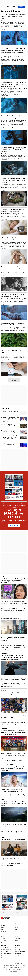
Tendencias (4, 653)
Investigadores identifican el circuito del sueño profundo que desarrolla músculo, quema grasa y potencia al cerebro (13, 51)
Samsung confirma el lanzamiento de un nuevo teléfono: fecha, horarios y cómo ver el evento (13, 754)
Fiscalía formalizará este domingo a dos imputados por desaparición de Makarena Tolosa (13, 580)
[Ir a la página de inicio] (11, 6)
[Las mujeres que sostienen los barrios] (14, 848)
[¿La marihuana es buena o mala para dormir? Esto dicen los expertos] (14, 340)
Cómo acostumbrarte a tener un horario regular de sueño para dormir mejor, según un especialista (13, 84)
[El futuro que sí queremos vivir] (14, 627)
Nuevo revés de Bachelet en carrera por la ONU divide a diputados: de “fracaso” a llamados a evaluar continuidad (11, 419)
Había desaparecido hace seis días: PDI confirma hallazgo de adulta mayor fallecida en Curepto (11, 444)
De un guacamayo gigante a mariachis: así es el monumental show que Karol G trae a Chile (13, 768)
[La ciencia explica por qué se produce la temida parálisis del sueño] (14, 312)
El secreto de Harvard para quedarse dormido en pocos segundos (12, 210)
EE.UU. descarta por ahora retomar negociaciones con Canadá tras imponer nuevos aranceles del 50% (13, 826)
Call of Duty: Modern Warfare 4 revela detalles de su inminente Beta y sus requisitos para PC (13, 759)
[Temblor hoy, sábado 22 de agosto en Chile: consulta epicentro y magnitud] (23, 413)
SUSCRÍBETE (14, 525)
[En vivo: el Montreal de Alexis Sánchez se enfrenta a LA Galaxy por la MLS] (23, 426)
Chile (2, 576)
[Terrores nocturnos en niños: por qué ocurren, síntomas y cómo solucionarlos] (14, 284)
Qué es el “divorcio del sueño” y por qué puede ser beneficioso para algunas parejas (13, 16)
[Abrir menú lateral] (2, 6)
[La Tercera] (7, 910)
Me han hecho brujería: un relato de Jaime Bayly (13, 795)
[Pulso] (21, 910)
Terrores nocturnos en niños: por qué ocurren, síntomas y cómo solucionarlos (13, 268)
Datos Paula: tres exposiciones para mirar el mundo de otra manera (12, 864)
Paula (2, 837)
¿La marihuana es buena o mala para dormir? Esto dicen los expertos (12, 324)
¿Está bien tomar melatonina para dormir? (11, 351)
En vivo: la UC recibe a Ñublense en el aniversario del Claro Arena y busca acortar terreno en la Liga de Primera (13, 695)
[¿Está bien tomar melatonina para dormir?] (14, 369)
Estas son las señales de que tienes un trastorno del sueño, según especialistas (13, 117)
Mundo (3, 799)
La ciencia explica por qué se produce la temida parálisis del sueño (13, 295)
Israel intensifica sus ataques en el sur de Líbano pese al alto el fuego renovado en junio (13, 803)
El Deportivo (4, 691)
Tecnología (4, 728)
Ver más (14, 380)
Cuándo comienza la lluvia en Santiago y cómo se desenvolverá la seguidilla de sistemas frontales (13, 678)
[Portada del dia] (14, 499)
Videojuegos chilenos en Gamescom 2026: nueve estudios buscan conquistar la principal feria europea (13, 732)
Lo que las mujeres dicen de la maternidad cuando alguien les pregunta (14, 859)
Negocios (3, 616)
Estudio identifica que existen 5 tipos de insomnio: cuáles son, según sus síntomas (14, 149)
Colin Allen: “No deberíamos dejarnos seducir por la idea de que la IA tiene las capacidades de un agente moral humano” (13, 684)
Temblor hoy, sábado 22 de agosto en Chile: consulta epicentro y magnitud (10, 413)
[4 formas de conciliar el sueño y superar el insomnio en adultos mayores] (14, 256)
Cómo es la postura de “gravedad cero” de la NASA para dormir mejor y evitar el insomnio (14, 180)
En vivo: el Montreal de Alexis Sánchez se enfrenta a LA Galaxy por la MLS (11, 426)
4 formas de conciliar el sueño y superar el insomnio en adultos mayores (13, 239)
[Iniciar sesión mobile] (26, 6)
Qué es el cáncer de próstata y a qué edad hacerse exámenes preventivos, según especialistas (11, 431)
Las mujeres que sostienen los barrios (13, 839)
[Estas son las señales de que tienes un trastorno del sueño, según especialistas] (14, 137)
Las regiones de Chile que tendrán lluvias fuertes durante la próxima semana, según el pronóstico (12, 657)
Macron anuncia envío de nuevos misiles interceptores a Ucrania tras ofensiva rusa (11, 832)
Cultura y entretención (7, 764)
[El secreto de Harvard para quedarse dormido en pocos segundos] (14, 227)
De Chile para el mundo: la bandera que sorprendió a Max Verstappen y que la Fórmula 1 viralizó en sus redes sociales (13, 722)
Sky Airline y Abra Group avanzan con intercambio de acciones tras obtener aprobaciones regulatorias (14, 638)
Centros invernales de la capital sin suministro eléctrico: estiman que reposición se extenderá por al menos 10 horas (14, 603)
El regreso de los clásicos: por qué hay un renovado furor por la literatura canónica (11, 790)
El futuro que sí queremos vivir (11, 618)
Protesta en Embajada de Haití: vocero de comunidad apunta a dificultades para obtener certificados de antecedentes (10, 438)
